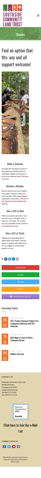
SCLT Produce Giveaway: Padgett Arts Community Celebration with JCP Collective (24, 323)
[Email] (17, 259)
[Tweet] (9, 259)
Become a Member (15, 186)
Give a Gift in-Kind (15, 211)
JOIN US (21, 289)
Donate (20, 275)
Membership (20, 267)
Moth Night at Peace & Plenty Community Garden (21, 339)
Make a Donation (15, 164)
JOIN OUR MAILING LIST (22, 297)
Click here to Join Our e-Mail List (20, 428)
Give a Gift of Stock (15, 233)
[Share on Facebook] (5, 259)
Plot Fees (20, 282)
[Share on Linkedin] (13, 259)
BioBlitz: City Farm (17, 354)
